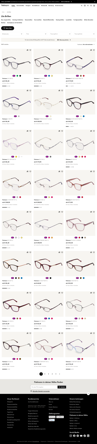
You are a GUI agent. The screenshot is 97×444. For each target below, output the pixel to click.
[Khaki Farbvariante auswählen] (17, 76)
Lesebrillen (69, 20)
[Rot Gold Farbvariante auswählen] (82, 359)
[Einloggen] (87, 5)
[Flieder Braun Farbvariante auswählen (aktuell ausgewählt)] (78, 197)
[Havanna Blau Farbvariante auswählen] (84, 278)
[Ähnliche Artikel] (27, 50)
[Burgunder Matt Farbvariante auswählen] (84, 76)
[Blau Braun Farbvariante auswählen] (49, 76)
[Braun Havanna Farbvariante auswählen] (19, 278)
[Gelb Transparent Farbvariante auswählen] (16, 157)
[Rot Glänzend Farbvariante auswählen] (82, 157)
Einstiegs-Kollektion (17, 20)
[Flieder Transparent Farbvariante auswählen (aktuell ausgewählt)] (13, 76)
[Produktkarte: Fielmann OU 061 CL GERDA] (80, 230)
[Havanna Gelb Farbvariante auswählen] (81, 278)
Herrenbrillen (38, 20)
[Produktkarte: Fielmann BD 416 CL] (48, 68)
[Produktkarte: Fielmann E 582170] (16, 108)
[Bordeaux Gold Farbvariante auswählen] (20, 197)
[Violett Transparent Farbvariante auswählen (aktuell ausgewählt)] (76, 237)
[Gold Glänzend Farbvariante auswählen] (79, 157)
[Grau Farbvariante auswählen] (49, 359)
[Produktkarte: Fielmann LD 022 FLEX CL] (48, 270)
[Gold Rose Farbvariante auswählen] (85, 318)
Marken (3, 22)
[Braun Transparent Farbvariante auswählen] (85, 237)
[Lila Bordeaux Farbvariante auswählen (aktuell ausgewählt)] (13, 318)
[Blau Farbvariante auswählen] (21, 278)
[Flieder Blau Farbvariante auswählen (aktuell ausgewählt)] (77, 116)
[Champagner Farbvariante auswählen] (81, 116)
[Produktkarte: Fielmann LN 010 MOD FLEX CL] (80, 108)
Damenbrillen (28, 20)
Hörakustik (44, 5)
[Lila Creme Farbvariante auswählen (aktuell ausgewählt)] (13, 359)
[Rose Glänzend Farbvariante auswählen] (85, 157)
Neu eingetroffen (6, 20)
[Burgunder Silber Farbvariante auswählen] (82, 318)
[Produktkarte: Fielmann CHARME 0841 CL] (48, 230)
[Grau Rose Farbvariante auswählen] (19, 116)
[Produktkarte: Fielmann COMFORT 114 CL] (48, 351)
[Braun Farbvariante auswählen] (81, 76)
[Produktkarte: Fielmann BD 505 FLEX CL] (80, 189)
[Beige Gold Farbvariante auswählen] (50, 116)
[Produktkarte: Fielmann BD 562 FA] (80, 149)
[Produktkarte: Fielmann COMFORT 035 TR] (80, 351)
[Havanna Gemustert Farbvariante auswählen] (20, 359)
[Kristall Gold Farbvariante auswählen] (19, 237)
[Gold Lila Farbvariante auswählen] (21, 237)
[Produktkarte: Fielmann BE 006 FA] (16, 351)
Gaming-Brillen (60, 20)
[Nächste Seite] (59, 374)
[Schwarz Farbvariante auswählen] (20, 76)
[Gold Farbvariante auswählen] (49, 197)
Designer (28, 5)
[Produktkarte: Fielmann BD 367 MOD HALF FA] (80, 68)
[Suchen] (81, 5)
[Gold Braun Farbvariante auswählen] (52, 76)
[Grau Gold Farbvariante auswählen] (17, 197)
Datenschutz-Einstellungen (61, 441)
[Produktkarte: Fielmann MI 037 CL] (16, 270)
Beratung (51, 5)
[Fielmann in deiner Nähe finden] (84, 5)
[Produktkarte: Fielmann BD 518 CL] (48, 149)
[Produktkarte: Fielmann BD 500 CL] (16, 230)
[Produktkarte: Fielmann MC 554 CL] (48, 311)
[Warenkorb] (94, 5)
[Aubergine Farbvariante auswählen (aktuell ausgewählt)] (12, 278)
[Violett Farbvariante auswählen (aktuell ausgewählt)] (15, 116)
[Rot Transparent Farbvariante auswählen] (79, 237)
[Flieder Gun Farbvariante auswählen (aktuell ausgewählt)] (12, 237)
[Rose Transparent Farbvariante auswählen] (20, 318)
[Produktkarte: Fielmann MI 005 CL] (16, 68)
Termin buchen (59, 5)
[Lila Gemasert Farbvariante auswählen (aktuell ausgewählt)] (77, 278)
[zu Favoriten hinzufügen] (30, 50)
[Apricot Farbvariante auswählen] (52, 237)
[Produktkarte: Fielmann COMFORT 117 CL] (16, 189)
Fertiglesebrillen (77, 20)
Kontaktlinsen (36, 5)
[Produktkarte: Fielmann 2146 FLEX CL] (80, 270)
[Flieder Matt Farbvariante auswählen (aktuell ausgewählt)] (76, 318)
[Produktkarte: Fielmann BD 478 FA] (80, 311)
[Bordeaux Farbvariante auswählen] (82, 197)
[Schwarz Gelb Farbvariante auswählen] (50, 157)
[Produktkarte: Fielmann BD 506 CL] (48, 189)
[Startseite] (5, 5)
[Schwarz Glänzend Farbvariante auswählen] (82, 237)
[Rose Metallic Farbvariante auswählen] (52, 318)
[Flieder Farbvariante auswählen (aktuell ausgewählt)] (45, 76)
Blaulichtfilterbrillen (48, 20)
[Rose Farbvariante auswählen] (52, 197)
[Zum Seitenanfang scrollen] (88, 393)
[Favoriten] (91, 5)
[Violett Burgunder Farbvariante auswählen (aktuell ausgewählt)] (47, 116)
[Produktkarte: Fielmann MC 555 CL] (16, 311)
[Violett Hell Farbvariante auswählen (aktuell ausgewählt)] (76, 157)
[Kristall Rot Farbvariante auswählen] (19, 157)
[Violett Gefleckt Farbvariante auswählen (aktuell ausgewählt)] (47, 278)
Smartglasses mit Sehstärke (14, 22)
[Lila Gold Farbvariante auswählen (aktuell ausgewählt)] (13, 197)
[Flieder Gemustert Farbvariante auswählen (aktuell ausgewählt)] (47, 157)
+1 (21, 156)
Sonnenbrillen (20, 5)
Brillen (13, 5)
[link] (48, 1)
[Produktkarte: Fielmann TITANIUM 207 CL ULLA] (48, 108)
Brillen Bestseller (88, 20)
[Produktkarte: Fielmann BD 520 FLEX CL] (16, 149)
